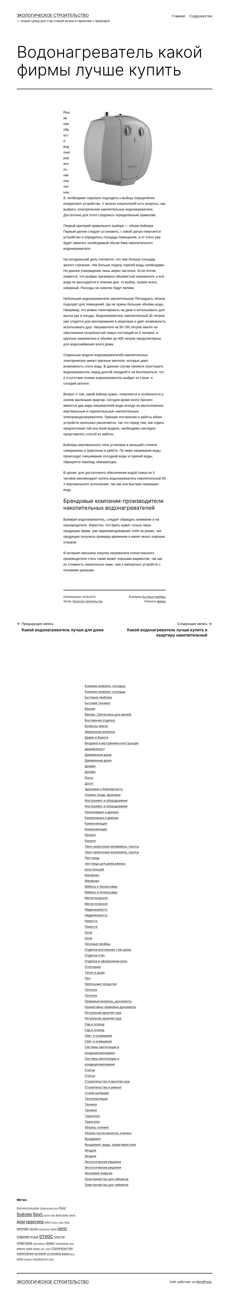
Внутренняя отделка (100, 720)
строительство (62, 1248)
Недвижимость (96, 912)
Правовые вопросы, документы (110, 1004)
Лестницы (105, 863)
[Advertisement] (42, 691)
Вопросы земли (100, 728)
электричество (40, 1259)
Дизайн (90, 769)
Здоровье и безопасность (104, 792)
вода (53, 1215)
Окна (88, 935)
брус (38, 1214)
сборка (36, 1248)
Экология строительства (87, 601)
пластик (59, 1236)
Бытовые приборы (154, 597)
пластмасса (39, 1243)
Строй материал (97, 1093)
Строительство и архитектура (107, 1081)
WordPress (203, 1282)
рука (29, 1248)
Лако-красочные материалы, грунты (112, 849)
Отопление (95, 969)
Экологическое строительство (53, 15)
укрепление (25, 1253)
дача (58, 1214)
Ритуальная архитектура (103, 1015)
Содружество (200, 16)
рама (71, 1243)
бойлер (24, 1214)
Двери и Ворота (111, 743)
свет (43, 1249)
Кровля (90, 837)
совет (47, 1249)
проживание (62, 1243)
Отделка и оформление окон (106, 961)
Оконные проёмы (97, 944)
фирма (161, 601)
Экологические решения (103, 1164)
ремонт (21, 1248)
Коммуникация (96, 826)
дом (21, 1221)
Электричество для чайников (106, 1181)
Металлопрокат (96, 900)
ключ (47, 1222)
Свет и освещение (98, 1038)
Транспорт (92, 1118)
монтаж (22, 1228)
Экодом (90, 1153)
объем (53, 1229)
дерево (72, 1215)
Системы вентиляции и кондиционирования (102, 1055)
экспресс (28, 1259)
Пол (101, 981)
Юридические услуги (49, 1208)
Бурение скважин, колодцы (105, 688)
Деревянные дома (98, 757)
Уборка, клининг (108, 1130)
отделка (23, 1237)
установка (54, 1253)
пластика (24, 1243)
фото (72, 1254)
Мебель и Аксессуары (101, 889)
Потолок (91, 992)
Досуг (89, 780)
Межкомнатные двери (28, 1208)
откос (46, 1236)
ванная (47, 1215)
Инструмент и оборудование (106, 803)
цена (20, 1258)
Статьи (90, 1072)
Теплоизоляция (96, 1098)
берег (62, 1207)
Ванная (108, 711)
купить (55, 1222)
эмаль (51, 1259)
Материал (92, 878)
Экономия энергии (98, 1173)
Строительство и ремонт (103, 1087)
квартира (35, 1221)
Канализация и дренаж (102, 814)
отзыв (34, 1236)
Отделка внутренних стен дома (108, 952)
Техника (91, 1107)
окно (62, 1228)
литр (66, 1222)
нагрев (33, 1228)
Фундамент (110, 1141)
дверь (65, 1215)
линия (61, 1222)
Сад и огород (94, 1027)
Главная (178, 16)
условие (40, 1253)
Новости (91, 923)
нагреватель (44, 1229)
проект (50, 1243)
